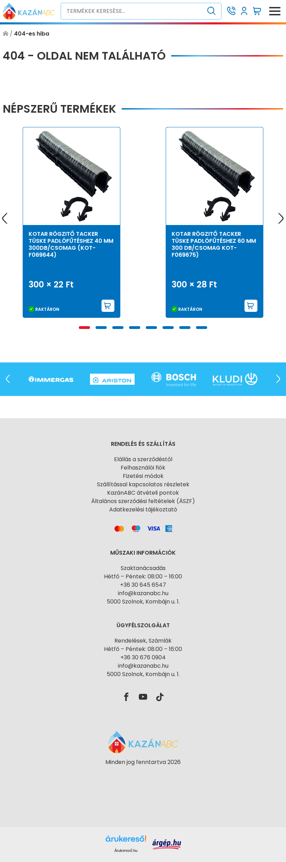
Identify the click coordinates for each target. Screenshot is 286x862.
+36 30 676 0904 (143, 657)
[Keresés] (211, 11)
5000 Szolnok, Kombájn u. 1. (143, 602)
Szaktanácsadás (143, 568)
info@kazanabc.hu (143, 593)
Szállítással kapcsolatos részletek (143, 484)
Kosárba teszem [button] (108, 306)
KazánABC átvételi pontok (143, 493)
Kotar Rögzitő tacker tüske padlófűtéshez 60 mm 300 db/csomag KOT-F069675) (214, 244)
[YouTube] (143, 697)
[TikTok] (160, 697)
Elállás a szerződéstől (143, 459)
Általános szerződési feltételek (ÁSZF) (143, 501)
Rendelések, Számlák (143, 641)
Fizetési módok (143, 476)
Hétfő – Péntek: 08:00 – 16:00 (143, 576)
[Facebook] (126, 697)
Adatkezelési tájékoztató (143, 509)
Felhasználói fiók (143, 468)
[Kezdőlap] (5, 34)
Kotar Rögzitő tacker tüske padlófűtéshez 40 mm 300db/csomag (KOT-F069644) (71, 244)
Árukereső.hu (125, 850)
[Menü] (274, 11)
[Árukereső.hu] (143, 775)
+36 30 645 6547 (143, 585)
